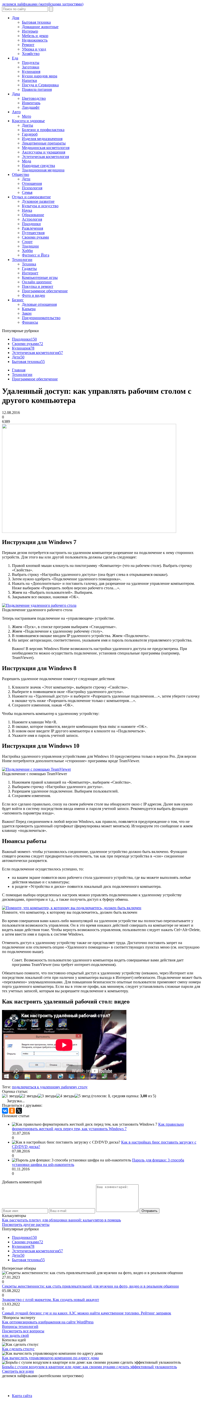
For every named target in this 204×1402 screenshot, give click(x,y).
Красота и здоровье (28, 121)
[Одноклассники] (12, 1111)
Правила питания (37, 89)
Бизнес (18, 300)
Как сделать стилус (18, 1349)
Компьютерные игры (40, 277)
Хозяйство (31, 53)
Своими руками (35, 237)
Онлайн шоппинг (37, 282)
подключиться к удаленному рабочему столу (50, 1087)
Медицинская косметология (45, 148)
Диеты (27, 125)
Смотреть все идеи (18, 1371)
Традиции (30, 246)
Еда (15, 58)
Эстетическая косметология (45, 156)
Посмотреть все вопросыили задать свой (23, 1333)
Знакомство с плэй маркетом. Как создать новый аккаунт (50, 1300)
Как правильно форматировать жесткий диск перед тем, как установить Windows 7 (98, 1126)
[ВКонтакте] (5, 1111)
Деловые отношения (39, 304)
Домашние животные (40, 27)
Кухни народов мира (39, 76)
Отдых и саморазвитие (31, 197)
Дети (26, 179)
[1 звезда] (10, 1096)
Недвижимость (35, 40)
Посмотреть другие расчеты (26, 1224)
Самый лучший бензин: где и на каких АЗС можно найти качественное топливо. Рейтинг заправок (86, 1313)
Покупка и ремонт (37, 286)
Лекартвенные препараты (44, 143)
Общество (20, 174)
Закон (27, 313)
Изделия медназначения (42, 139)
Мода (26, 161)
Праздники (31, 224)
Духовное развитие (38, 201)
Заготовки (30, 67)
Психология (32, 188)
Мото (26, 116)
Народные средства (38, 165)
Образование (33, 215)
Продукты (30, 62)
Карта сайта (22, 1396)
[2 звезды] (28, 1096)
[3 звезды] (47, 1096)
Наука (27, 210)
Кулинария (31, 71)
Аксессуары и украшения (43, 152)
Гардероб (30, 134)
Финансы (30, 322)
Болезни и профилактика (43, 130)
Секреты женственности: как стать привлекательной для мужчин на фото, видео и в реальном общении (90, 1286)
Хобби (27, 251)
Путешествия (33, 233)
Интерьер (30, 31)
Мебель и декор (35, 36)
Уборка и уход (34, 49)
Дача (16, 94)
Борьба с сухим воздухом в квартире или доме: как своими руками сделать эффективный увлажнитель (89, 1367)
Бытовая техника (36, 22)
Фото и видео (33, 295)
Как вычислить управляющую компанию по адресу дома (50, 1358)
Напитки (29, 80)
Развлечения (32, 228)
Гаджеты (29, 268)
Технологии (22, 259)
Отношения (32, 183)
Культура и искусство (40, 206)
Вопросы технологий (20, 1326)
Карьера (29, 309)
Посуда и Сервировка (40, 85)
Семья (27, 192)
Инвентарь (31, 103)
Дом (15, 18)
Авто (16, 112)
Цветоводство (34, 98)
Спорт (27, 242)
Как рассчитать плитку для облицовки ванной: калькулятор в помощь (61, 1220)
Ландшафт (31, 107)
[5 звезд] (82, 1096)
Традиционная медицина (43, 170)
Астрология (32, 219)
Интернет (30, 273)
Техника (29, 264)
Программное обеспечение (45, 291)
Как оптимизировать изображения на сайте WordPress (48, 1322)
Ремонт (28, 45)
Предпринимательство (41, 318)
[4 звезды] (65, 1096)
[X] (19, 1111)
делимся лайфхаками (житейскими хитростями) (42, 4)
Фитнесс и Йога (35, 255)
